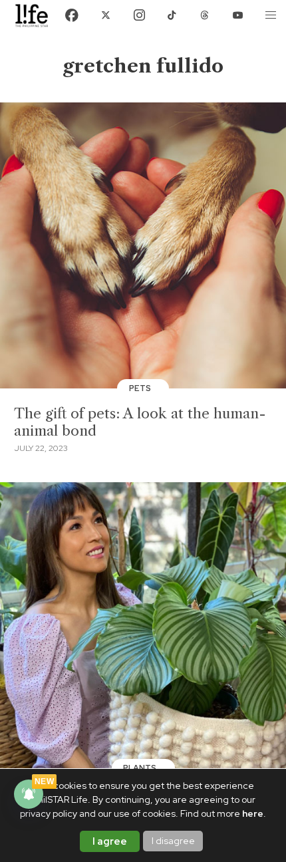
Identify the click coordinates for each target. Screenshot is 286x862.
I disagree (173, 841)
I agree (109, 841)
